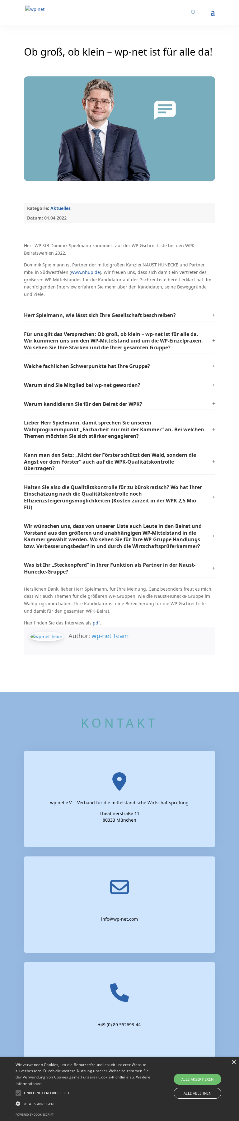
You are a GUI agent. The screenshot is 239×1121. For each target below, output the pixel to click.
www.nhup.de (85, 272)
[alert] (119, 1089)
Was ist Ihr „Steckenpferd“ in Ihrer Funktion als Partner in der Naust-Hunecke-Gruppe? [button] (109, 568)
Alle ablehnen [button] (197, 1093)
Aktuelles (60, 208)
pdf (96, 623)
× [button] (233, 1062)
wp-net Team (110, 636)
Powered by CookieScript (35, 1115)
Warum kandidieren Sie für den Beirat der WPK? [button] (83, 404)
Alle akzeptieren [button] (197, 1079)
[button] (119, 315)
